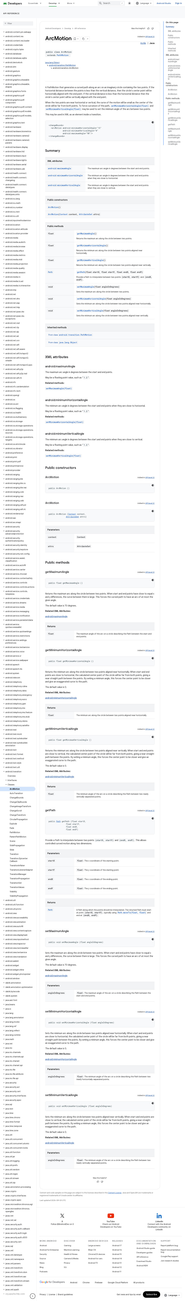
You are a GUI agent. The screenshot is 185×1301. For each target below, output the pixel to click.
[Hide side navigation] (32, 1296)
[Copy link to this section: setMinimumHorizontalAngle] (84, 1011)
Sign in (178, 3)
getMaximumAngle (85, 233)
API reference (11, 13)
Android (43, 1245)
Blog (41, 1267)
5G (65, 1267)
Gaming (67, 1245)
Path (50, 272)
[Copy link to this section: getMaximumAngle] (71, 572)
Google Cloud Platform (118, 1282)
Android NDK (142, 1265)
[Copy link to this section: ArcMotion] (61, 477)
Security (43, 1254)
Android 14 (117, 1258)
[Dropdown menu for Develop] (60, 3)
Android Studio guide (146, 1248)
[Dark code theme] (152, 122)
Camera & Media (71, 1258)
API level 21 (150, 36)
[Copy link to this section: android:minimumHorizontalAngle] (90, 400)
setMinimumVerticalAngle (90, 310)
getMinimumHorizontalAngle (91, 245)
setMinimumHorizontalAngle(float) (130, 106)
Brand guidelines (65, 1294)
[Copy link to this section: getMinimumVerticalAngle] (80, 729)
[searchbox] (18, 23)
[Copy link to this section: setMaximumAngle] (71, 931)
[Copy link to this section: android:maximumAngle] (78, 366)
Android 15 (117, 1254)
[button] (17, 32)
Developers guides (144, 1252)
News (42, 1263)
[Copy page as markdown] (83, 39)
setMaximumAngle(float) (59, 388)
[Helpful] (148, 28)
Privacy (67, 1263)
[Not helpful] (152, 28)
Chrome (86, 1282)
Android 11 (116, 1271)
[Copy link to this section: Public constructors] (79, 468)
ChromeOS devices (96, 1254)
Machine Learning (71, 1250)
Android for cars (95, 1258)
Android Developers (53, 28)
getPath (81, 272)
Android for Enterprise (49, 1250)
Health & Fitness (70, 1254)
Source (43, 1258)
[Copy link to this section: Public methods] (72, 562)
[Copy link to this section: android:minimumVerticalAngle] (87, 434)
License (52, 1294)
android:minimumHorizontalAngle (61, 698)
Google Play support (169, 1256)
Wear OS (92, 1250)
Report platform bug (169, 1245)
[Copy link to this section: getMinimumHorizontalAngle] (84, 650)
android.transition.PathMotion (62, 65)
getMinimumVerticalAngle (90, 260)
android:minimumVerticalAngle (59, 776)
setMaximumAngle (85, 286)
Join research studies (170, 1260)
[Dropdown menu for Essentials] (42, 3)
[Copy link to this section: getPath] (58, 810)
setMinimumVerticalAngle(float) (63, 109)
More (69, 3)
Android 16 (117, 1250)
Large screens (94, 1245)
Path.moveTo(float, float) (132, 912)
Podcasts (43, 1271)
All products (138, 1282)
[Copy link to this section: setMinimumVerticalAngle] (80, 1095)
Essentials (33, 3)
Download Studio (144, 1261)
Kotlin (143, 43)
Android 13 (116, 1263)
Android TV (93, 1263)
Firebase (98, 1282)
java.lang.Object (52, 62)
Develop (53, 3)
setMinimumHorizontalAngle (91, 298)
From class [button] (70, 335)
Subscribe (151, 1294)
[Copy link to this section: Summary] (62, 151)
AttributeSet (85, 214)
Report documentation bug (170, 1251)
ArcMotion (53, 207)
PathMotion (63, 55)
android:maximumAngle (56, 616)
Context (63, 214)
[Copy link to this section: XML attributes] (71, 357)
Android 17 (117, 1245)
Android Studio (164, 3)
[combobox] (111, 3)
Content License (114, 1193)
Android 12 (117, 1267)
